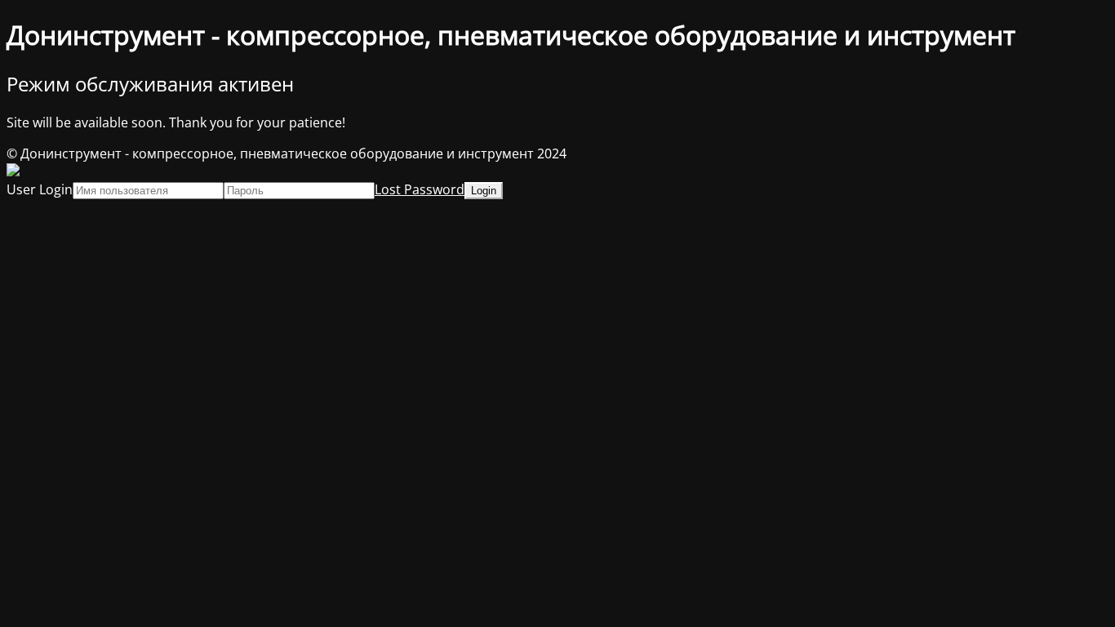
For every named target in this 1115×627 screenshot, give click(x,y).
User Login (40, 189)
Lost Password (419, 189)
